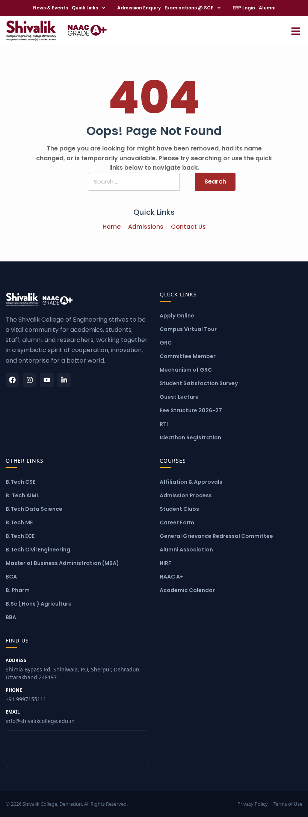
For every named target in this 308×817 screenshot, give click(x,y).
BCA (11, 576)
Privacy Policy (252, 803)
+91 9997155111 (26, 695)
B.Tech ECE (20, 536)
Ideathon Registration (190, 437)
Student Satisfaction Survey (199, 383)
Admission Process (186, 495)
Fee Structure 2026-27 (191, 410)
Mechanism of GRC (186, 370)
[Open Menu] (295, 30)
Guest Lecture (179, 397)
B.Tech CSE (20, 482)
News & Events (50, 8)
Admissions (145, 226)
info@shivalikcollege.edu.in (40, 716)
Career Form (177, 522)
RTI (164, 424)
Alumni (267, 8)
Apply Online (177, 315)
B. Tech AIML (22, 495)
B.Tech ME (19, 522)
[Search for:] (134, 182)
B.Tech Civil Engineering (38, 549)
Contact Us (188, 226)
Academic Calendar (187, 590)
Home (112, 226)
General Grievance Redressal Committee (216, 536)
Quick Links (85, 8)
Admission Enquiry (139, 8)
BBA (11, 617)
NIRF (165, 563)
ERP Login (244, 8)
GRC (166, 342)
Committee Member (188, 356)
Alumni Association (186, 549)
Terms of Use (287, 803)
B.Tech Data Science (34, 509)
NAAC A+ (171, 576)
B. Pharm (18, 590)
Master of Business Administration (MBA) (62, 563)
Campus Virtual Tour (188, 329)
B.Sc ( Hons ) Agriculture (39, 603)
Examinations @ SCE (189, 8)
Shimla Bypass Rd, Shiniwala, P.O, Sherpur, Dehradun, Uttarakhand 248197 (73, 669)
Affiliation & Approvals (191, 482)
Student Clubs (179, 509)
